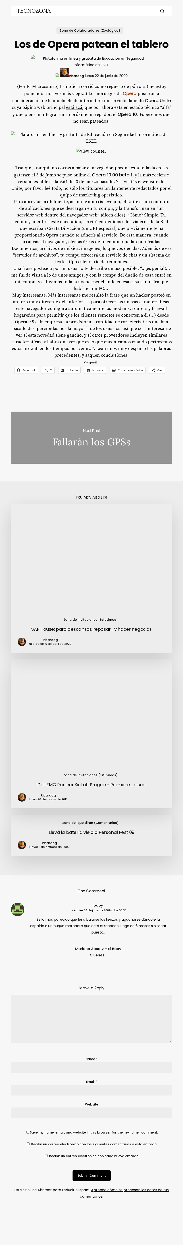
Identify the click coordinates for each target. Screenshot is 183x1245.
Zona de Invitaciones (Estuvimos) (90, 620)
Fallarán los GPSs (91, 438)
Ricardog (76, 76)
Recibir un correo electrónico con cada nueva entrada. (94, 1156)
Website (91, 1104)
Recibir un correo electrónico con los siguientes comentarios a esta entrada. (94, 1144)
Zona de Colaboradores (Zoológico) (90, 30)
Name (91, 1059)
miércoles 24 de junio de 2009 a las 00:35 (98, 910)
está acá (74, 107)
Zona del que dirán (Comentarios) (90, 823)
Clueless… (98, 955)
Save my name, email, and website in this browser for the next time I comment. (94, 1132)
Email (91, 1081)
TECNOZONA (34, 11)
